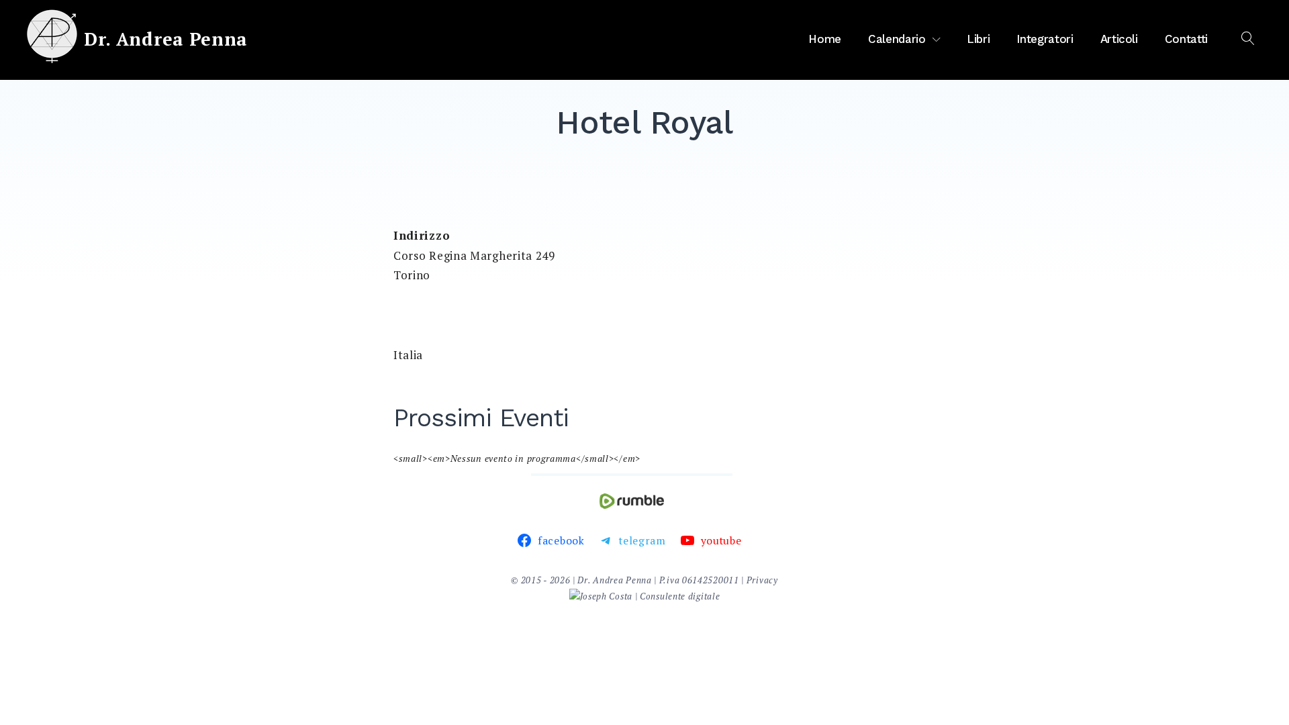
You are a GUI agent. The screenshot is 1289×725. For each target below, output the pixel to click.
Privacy (762, 580)
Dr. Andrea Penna (166, 39)
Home (824, 39)
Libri (978, 39)
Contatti (1186, 39)
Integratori (1044, 39)
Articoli (1119, 39)
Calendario (897, 39)
